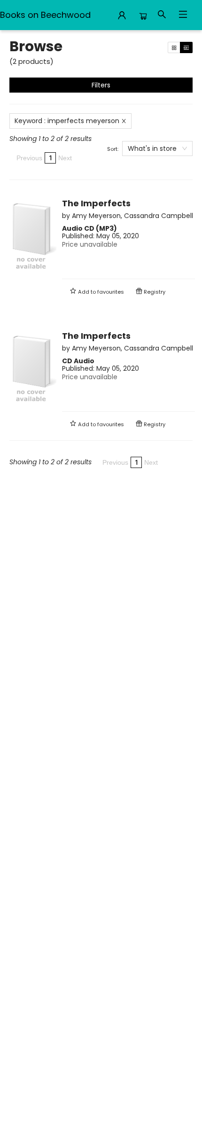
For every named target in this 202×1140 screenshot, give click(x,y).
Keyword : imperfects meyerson (67, 120)
